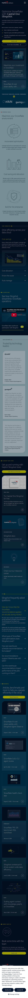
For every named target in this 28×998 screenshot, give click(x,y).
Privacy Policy (8, 974)
